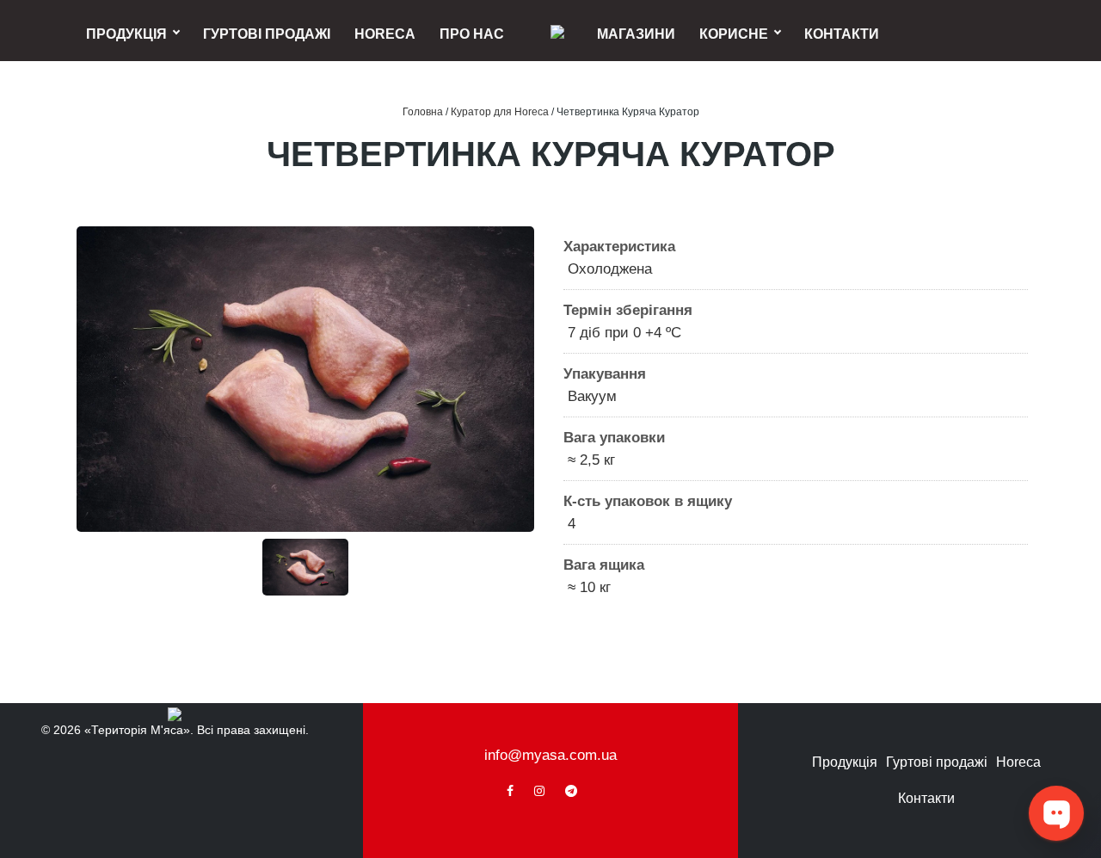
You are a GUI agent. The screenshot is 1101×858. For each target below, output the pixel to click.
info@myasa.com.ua (550, 755)
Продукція (126, 34)
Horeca (384, 34)
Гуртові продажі (266, 34)
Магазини (636, 34)
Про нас (472, 34)
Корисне (733, 34)
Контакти (841, 34)
